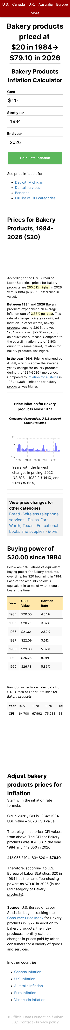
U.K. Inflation (24, 979)
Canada (18, 4)
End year (14, 134)
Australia (45, 4)
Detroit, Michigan (29, 182)
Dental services (27, 188)
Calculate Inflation (35, 158)
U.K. (31, 4)
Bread (14, 514)
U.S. (5, 4)
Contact (26, 1022)
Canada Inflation (27, 972)
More (35, 13)
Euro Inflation (25, 993)
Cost (11, 92)
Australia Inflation (28, 986)
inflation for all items (43, 377)
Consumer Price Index (25, 918)
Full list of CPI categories (35, 198)
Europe (62, 4)
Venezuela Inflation (30, 1000)
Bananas (22, 193)
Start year (15, 113)
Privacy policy (47, 1022)
